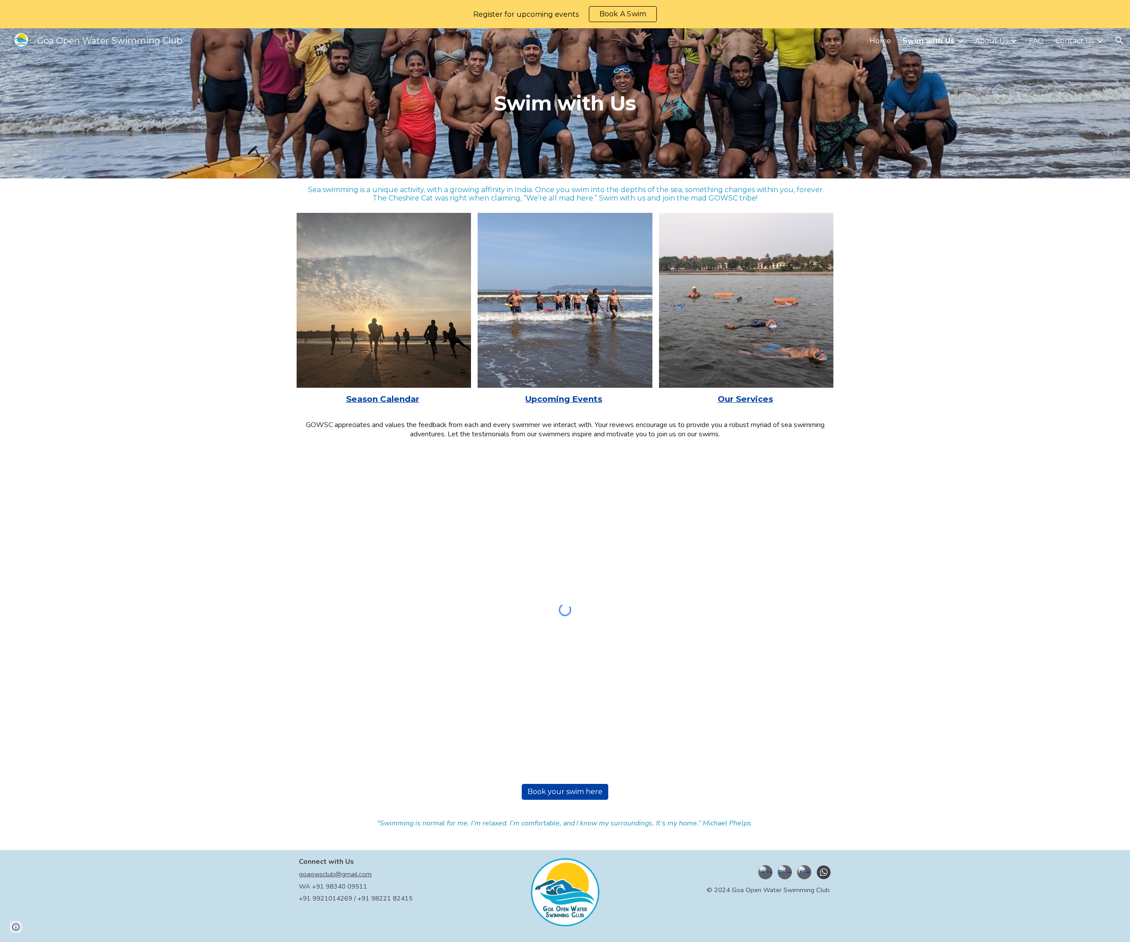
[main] (565, 103)
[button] (1119, 40)
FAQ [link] (1036, 41)
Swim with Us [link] (928, 41)
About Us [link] (991, 41)
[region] (565, 14)
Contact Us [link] (1074, 41)
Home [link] (880, 41)
